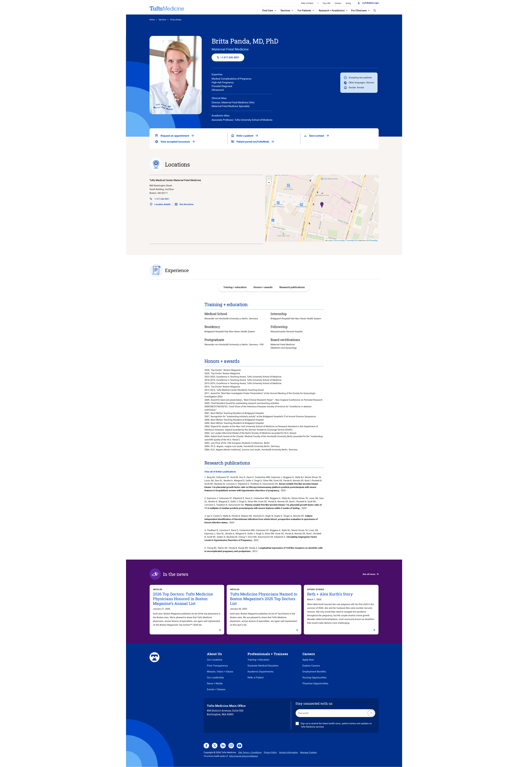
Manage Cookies (308, 752)
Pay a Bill (326, 3)
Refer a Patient (307, 3)
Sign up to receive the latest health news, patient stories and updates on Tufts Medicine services (336, 725)
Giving (348, 3)
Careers (338, 3)
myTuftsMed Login (370, 3)
